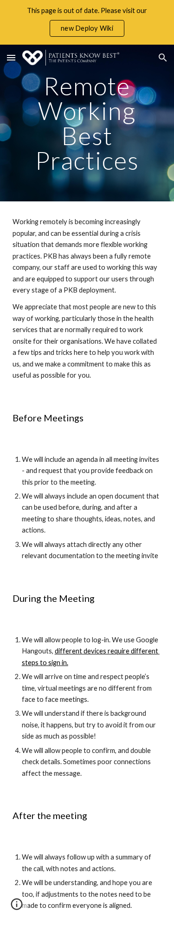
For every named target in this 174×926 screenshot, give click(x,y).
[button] (11, 57)
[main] (87, 123)
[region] (87, 22)
